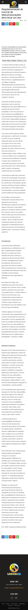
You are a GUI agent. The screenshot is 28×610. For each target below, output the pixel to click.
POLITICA (7, 5)
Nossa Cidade (14, 603)
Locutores (10, 605)
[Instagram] (16, 598)
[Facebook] (11, 598)
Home (3, 603)
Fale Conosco (17, 605)
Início (3, 5)
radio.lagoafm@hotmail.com (16, 588)
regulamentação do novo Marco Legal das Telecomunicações (13, 82)
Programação (22, 603)
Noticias (8, 603)
